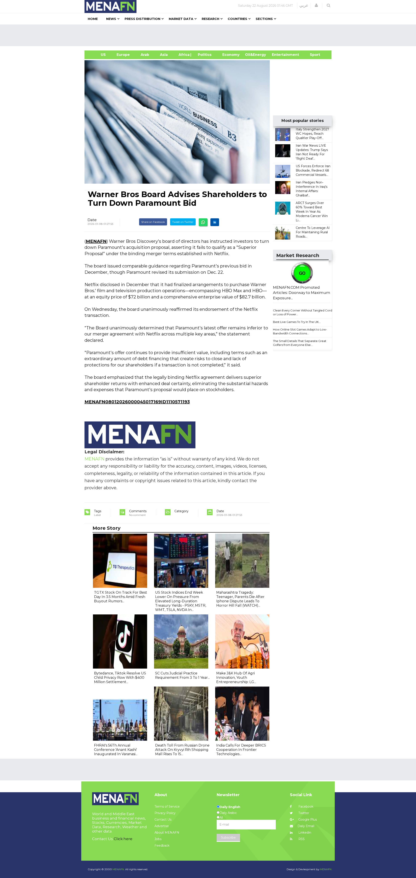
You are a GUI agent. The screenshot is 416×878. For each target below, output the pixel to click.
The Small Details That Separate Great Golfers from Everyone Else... (299, 343)
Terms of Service (167, 806)
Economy (231, 55)
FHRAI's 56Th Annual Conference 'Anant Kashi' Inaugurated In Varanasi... (115, 749)
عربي (303, 5)
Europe (123, 55)
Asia (163, 55)
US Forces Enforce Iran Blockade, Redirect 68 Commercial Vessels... (313, 170)
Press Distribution (142, 19)
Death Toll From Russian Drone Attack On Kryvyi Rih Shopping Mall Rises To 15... (182, 749)
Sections (264, 19)
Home (93, 19)
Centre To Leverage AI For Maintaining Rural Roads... (313, 232)
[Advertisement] (210, 35)
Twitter (303, 813)
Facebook (305, 806)
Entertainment (279, 55)
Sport (312, 55)
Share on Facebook (153, 222)
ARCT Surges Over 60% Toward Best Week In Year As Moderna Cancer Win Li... (312, 211)
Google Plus (307, 819)
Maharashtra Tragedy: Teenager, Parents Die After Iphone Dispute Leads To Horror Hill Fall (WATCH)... (240, 598)
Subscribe (228, 837)
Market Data (181, 19)
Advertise (161, 826)
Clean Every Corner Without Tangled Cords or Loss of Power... (303, 312)
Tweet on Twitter (182, 222)
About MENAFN (166, 832)
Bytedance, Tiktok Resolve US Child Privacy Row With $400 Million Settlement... (120, 677)
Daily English (229, 807)
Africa (183, 55)
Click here (123, 839)
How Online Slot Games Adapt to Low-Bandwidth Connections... (300, 331)
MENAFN (96, 241)
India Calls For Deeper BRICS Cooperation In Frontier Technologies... (241, 749)
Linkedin (304, 832)
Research (210, 19)
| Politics (203, 55)
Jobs (157, 839)
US (97, 55)
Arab (144, 55)
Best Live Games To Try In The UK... (297, 322)
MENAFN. (118, 869)
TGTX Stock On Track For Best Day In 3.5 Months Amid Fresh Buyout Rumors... (120, 596)
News (111, 19)
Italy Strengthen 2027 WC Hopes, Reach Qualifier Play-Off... (312, 133)
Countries (237, 19)
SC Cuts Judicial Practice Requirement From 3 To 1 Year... (182, 675)
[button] (316, 5)
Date (92, 220)
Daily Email (305, 826)
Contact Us (162, 819)
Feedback (161, 845)
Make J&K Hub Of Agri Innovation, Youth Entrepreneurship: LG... (236, 677)
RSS (301, 839)
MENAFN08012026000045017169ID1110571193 (137, 401)
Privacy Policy (165, 813)
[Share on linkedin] (214, 222)
